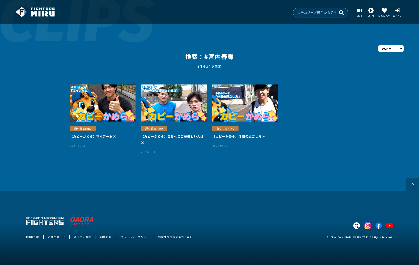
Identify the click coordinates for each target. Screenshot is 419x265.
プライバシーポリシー (135, 237)
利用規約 (106, 237)
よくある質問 (82, 237)
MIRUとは (32, 237)
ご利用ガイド (56, 237)
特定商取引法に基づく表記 (175, 237)
